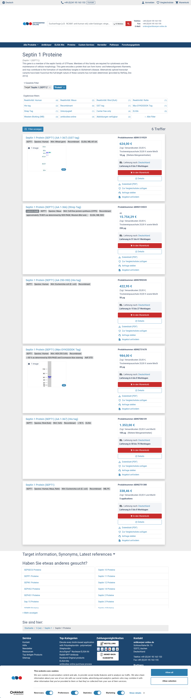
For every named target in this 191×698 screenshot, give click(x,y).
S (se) (39, 628)
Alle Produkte (30, 45)
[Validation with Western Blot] (46, 374)
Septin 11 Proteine (106, 576)
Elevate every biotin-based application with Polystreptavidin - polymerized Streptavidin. (77, 645)
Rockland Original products (72, 658)
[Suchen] (128, 23)
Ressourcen (27, 651)
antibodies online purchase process (76, 664)
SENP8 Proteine (31, 608)
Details (141, 178)
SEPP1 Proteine (31, 576)
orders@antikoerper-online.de (155, 26)
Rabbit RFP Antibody (69, 654)
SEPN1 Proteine (31, 582)
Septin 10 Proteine (106, 570)
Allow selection (169, 681)
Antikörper (46, 45)
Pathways (114, 45)
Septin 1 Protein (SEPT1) (40, 484)
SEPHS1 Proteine (32, 595)
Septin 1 (48, 628)
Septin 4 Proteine (106, 608)
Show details (135, 693)
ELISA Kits (59, 45)
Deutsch (9, 2)
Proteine (71, 45)
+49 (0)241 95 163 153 (74, 2)
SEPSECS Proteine (32, 570)
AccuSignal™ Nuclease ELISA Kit (74, 651)
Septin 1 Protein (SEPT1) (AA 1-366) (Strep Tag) (53, 207)
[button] (30, 613)
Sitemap (26, 658)
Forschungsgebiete (131, 45)
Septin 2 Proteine (106, 595)
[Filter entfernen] (49, 87)
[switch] (74, 693)
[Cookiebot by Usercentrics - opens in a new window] (16, 693)
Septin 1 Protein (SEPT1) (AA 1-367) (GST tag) (52, 137)
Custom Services (86, 45)
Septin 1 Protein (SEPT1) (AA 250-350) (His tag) (53, 280)
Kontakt (91, 2)
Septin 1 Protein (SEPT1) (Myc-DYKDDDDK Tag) (53, 349)
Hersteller (102, 45)
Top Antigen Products (32, 654)
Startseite (29, 628)
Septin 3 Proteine (106, 601)
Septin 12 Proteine (106, 582)
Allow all (169, 672)
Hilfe (24, 645)
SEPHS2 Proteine (32, 589)
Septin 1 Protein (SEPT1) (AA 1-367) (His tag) (52, 419)
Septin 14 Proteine (106, 589)
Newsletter (27, 648)
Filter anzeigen (35, 129)
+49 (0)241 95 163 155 (148, 660)
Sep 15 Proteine (31, 601)
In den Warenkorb (141, 172)
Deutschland (144, 162)
